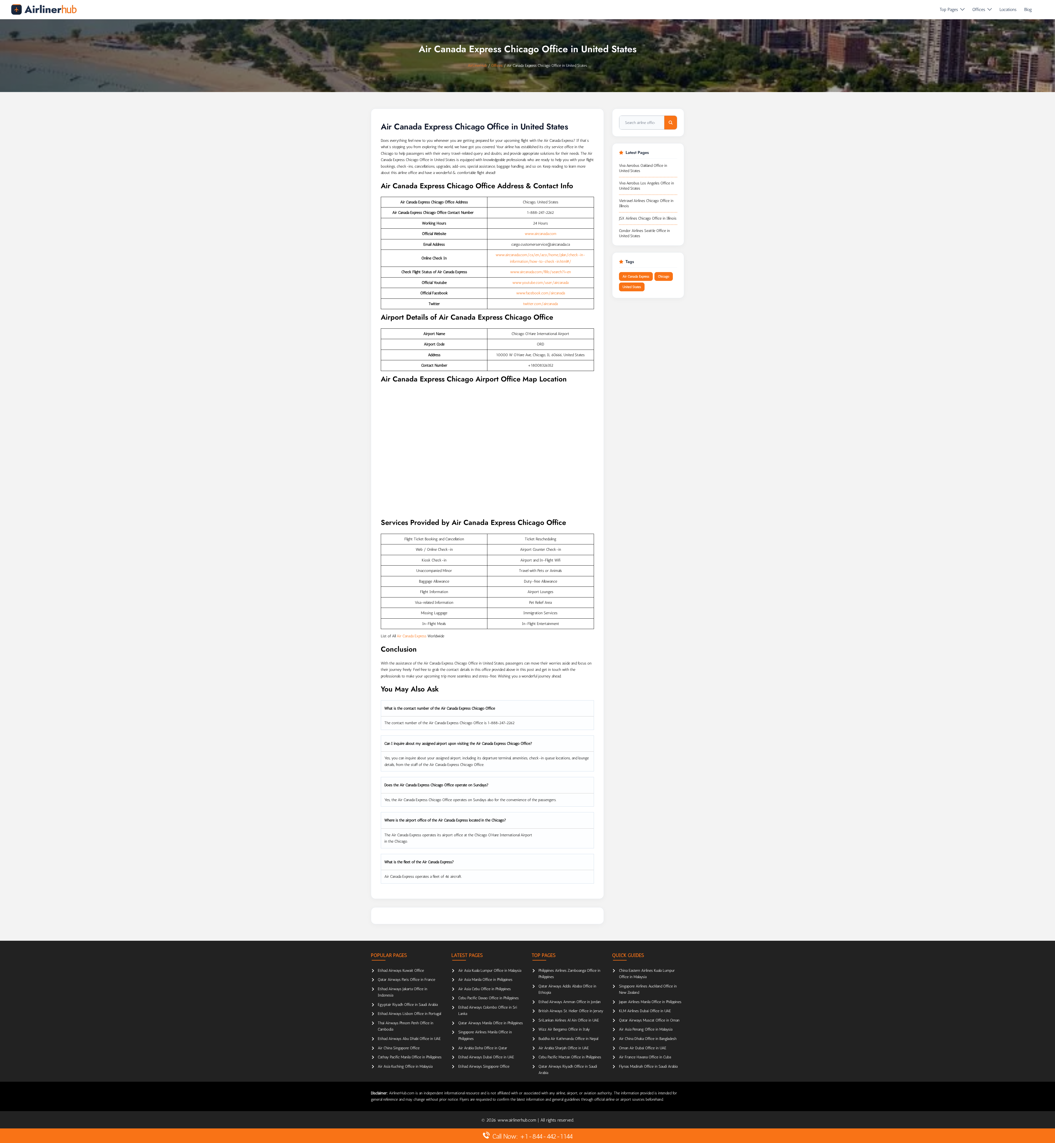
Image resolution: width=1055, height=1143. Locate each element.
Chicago (663, 276)
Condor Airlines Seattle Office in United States (644, 233)
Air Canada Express (411, 636)
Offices (978, 9)
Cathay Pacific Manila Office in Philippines (410, 1057)
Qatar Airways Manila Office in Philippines (490, 1023)
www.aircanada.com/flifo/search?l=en (540, 272)
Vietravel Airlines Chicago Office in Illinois (646, 203)
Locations (1008, 9)
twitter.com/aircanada (540, 303)
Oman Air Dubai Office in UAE (642, 1048)
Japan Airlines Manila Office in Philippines (650, 1002)
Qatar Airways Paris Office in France (406, 979)
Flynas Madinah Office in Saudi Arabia (648, 1066)
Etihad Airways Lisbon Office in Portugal (409, 1013)
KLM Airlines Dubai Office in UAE (645, 1011)
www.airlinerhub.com (518, 1120)
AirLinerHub (477, 65)
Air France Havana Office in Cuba (645, 1057)
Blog (1028, 9)
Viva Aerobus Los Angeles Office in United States (646, 186)
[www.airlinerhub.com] (44, 9)
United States (632, 287)
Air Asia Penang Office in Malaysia (645, 1029)
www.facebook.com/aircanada (540, 293)
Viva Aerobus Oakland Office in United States (643, 168)
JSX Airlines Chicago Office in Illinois (647, 218)
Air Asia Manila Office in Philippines (485, 979)
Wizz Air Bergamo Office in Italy (564, 1029)
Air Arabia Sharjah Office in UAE (563, 1048)
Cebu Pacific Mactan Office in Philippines (569, 1057)
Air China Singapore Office (399, 1048)
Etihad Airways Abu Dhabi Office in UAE (409, 1038)
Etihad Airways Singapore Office (483, 1066)
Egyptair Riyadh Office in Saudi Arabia (408, 1004)
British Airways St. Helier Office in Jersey (570, 1011)
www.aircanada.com (540, 233)
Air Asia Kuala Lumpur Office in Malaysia (489, 970)
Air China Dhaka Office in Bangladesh (647, 1038)
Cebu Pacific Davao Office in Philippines (488, 998)
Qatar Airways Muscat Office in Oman (649, 1020)
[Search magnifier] (670, 122)
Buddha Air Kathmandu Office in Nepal (568, 1038)
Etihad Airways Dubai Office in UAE (486, 1057)
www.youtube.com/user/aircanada (540, 282)
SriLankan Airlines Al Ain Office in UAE (568, 1020)
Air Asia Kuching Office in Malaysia (405, 1066)
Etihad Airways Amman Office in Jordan (569, 1002)
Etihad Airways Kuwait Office (401, 970)
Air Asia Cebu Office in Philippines (484, 989)
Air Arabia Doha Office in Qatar (482, 1048)
